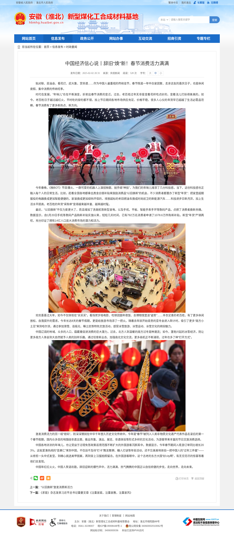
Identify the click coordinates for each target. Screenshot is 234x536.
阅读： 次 (130, 73)
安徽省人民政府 (24, 2)
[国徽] (20, 18)
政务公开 (87, 38)
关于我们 (104, 515)
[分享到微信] (36, 478)
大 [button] (150, 73)
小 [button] (161, 73)
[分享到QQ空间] (48, 478)
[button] (199, 2)
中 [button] (155, 73)
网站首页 (29, 38)
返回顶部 (199, 478)
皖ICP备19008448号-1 (110, 526)
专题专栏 (203, 38)
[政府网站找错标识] (38, 522)
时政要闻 (71, 46)
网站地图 (130, 515)
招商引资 (174, 38)
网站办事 (116, 38)
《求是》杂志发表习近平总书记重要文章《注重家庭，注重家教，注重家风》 (87, 492)
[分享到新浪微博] (42, 478)
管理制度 (116, 515)
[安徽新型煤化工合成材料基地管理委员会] (82, 18)
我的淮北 (186, 2)
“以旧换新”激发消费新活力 (57, 487)
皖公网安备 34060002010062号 (146, 526)
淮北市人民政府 (44, 2)
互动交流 (145, 38)
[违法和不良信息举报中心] (201, 521)
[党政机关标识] (21, 522)
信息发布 (58, 38)
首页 (46, 46)
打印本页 (184, 478)
